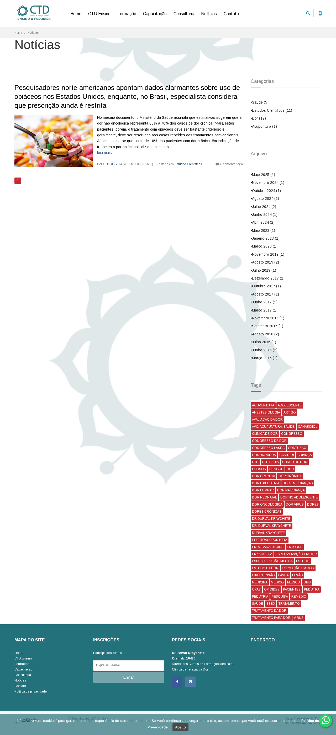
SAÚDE (257, 603)
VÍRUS (298, 618)
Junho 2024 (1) (264, 214)
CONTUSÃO (297, 448)
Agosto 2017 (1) (265, 294)
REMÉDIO (298, 596)
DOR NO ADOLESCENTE (299, 497)
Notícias (209, 14)
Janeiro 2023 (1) (266, 238)
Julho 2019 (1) (264, 270)
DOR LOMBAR (263, 490)
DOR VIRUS (295, 504)
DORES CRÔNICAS (266, 511)
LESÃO (297, 575)
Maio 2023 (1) (263, 230)
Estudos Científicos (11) (272, 110)
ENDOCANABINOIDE (268, 547)
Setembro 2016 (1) (267, 326)
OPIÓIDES (272, 589)
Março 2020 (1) (264, 246)
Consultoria (184, 14)
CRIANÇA (304, 455)
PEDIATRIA (260, 596)
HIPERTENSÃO (263, 575)
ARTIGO (290, 412)
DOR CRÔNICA (290, 476)
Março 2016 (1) (264, 358)
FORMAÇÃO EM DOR (298, 568)
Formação (126, 14)
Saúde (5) (260, 102)
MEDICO (277, 582)
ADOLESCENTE (290, 405)
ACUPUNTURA (263, 405)
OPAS (256, 589)
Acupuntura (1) (264, 126)
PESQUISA (280, 596)
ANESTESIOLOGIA (266, 412)
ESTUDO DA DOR (265, 568)
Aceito (180, 727)
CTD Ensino (99, 14)
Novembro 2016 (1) (268, 318)
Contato (231, 14)
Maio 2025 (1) (263, 175)
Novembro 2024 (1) (268, 182)
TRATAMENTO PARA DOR (271, 618)
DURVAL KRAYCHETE (268, 533)
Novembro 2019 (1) (268, 254)
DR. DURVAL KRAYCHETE (271, 526)
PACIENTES (292, 589)
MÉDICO (293, 582)
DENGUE (276, 469)
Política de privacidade (30, 691)
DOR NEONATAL (264, 497)
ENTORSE (294, 547)
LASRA (283, 575)
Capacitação (155, 14)
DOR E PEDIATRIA (265, 483)
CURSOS (259, 469)
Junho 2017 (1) (264, 302)
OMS (307, 582)
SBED (270, 603)
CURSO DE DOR (294, 462)
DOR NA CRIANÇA (291, 490)
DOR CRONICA (263, 476)
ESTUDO (302, 561)
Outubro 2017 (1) (266, 286)
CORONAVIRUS (264, 455)
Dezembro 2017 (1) (268, 278)
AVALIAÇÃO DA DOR (267, 419)
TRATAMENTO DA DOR (269, 611)
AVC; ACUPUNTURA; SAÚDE (273, 426)
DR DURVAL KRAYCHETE (271, 519)
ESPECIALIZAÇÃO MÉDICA (272, 561)
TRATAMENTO (289, 603)
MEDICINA (259, 582)
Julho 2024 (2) (264, 207)
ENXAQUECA (262, 554)
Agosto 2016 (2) (265, 334)
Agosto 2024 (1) (265, 198)
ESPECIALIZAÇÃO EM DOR (296, 554)
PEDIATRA (311, 589)
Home (75, 14)
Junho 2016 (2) (264, 350)
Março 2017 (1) (264, 310)
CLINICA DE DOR (265, 434)
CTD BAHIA (270, 462)
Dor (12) (259, 118)
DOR (290, 469)
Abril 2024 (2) (263, 222)
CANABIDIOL (307, 426)
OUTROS (110, 164)
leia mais (104, 153)
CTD (255, 462)
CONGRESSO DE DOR (269, 441)
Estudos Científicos (188, 164)
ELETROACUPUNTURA (269, 540)
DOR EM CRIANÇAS (298, 483)
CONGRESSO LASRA (268, 448)
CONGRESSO (291, 434)
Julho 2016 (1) (264, 342)
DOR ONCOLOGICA (267, 504)
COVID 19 (286, 455)
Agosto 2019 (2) (265, 262)
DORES (313, 504)
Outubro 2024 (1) (266, 191)
